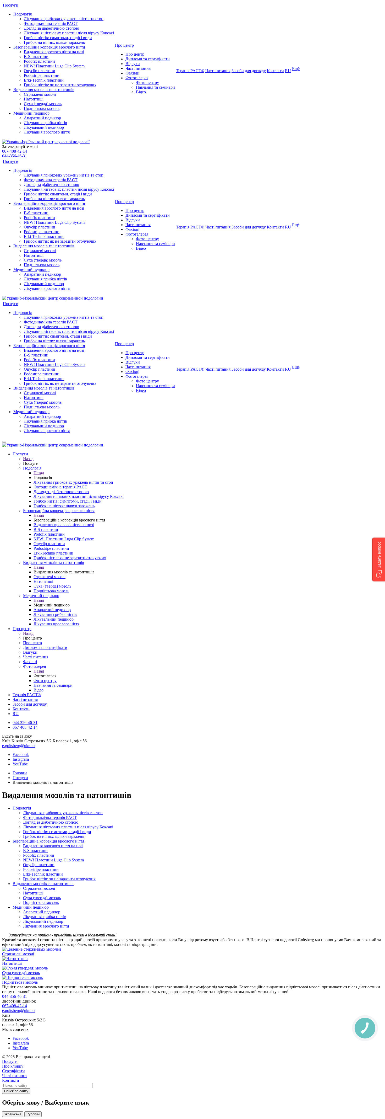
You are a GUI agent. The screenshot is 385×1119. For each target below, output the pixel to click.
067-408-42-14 (14, 151)
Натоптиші (33, 99)
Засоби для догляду (249, 70)
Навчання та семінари (155, 87)
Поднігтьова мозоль (41, 108)
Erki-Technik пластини (44, 80)
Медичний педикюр (31, 113)
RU (288, 70)
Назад (28, 458)
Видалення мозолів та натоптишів (43, 89)
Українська (12, 1114)
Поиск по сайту (16, 1091)
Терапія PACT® (190, 70)
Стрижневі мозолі (40, 94)
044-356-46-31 (14, 156)
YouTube (20, 764)
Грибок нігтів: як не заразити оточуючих (60, 85)
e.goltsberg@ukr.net (18, 745)
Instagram (21, 759)
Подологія (22, 14)
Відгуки (132, 63)
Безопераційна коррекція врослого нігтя (49, 47)
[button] (378, 560)
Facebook (21, 754)
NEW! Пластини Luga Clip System (54, 66)
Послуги (10, 5)
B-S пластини (36, 56)
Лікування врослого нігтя (47, 132)
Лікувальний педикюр (44, 127)
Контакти (275, 70)
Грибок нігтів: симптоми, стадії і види (58, 37)
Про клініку (12, 1066)
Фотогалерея (136, 78)
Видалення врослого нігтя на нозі (54, 52)
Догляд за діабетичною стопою (51, 28)
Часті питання (138, 68)
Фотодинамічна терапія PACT (51, 23)
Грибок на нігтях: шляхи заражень (54, 42)
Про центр (124, 45)
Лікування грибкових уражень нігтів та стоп (63, 19)
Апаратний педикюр (42, 118)
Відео (141, 92)
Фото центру (147, 82)
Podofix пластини (39, 61)
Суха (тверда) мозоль (43, 104)
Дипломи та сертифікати (147, 59)
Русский (33, 1114)
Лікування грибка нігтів (45, 122)
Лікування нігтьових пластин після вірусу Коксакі (69, 33)
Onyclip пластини (39, 70)
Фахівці (132, 73)
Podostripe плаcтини (41, 75)
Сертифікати (13, 1071)
